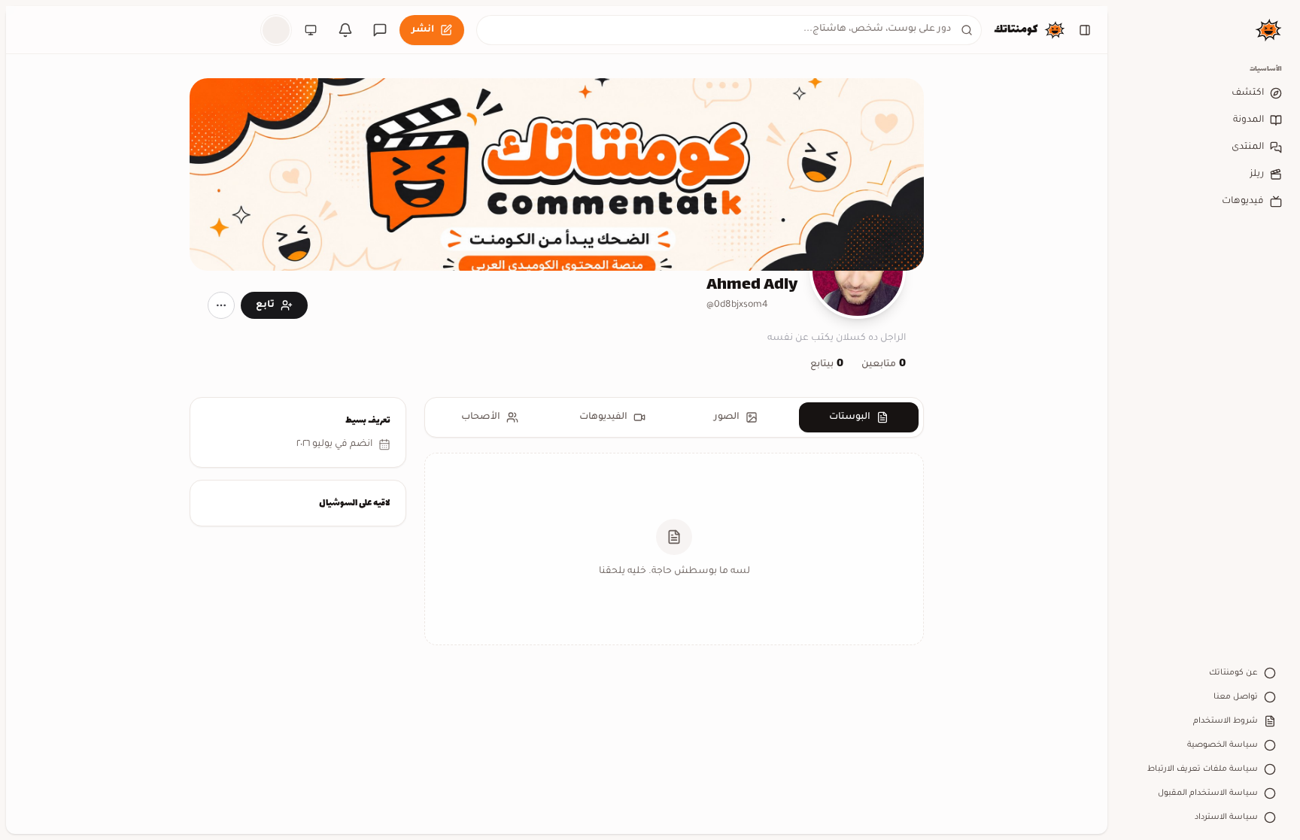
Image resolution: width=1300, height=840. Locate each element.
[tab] (859, 417)
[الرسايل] (380, 30)
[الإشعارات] (345, 30)
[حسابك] (276, 30)
